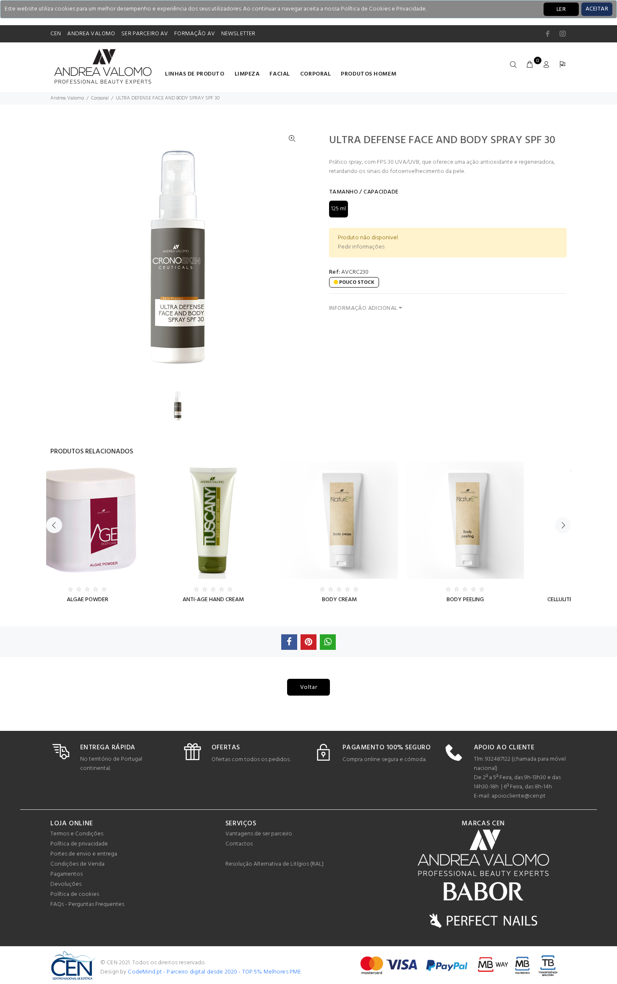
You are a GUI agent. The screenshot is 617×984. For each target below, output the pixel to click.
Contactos (239, 844)
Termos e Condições (76, 834)
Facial (279, 74)
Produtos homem (368, 74)
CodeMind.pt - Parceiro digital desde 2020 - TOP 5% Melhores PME (214, 972)
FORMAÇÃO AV (194, 34)
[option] (183, 405)
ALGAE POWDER (87, 600)
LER (561, 9)
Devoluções (65, 884)
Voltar (308, 687)
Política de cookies (74, 894)
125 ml (338, 209)
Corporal (315, 74)
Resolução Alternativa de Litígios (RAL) (274, 864)
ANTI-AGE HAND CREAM (213, 600)
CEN (55, 34)
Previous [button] (54, 525)
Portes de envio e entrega (83, 854)
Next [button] (563, 525)
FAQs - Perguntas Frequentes (87, 904)
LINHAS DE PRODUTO (195, 74)
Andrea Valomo (67, 98)
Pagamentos (66, 874)
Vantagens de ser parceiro (258, 834)
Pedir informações (361, 247)
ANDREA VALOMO (91, 34)
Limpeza (247, 74)
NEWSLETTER (238, 34)
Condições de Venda (77, 864)
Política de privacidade (79, 844)
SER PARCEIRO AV (144, 34)
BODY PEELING (465, 600)
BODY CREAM (339, 600)
